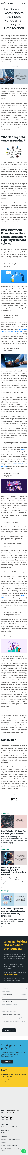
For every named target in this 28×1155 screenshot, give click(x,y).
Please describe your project (11, 1015)
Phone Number (6, 1008)
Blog (5, 1081)
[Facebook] (3, 1118)
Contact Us (7, 1061)
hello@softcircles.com (12, 1110)
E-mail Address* (7, 995)
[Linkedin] (11, 1118)
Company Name (7, 1001)
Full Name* (5, 988)
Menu (23, 3)
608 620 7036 (10, 1113)
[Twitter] (7, 1118)
